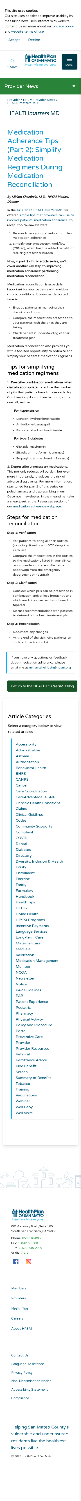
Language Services (31, 931)
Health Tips (25, 902)
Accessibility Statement (29, 1390)
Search (12, 67)
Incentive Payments (32, 926)
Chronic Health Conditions (38, 803)
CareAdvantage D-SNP (35, 797)
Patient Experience (32, 1001)
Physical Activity (29, 1019)
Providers (18, 1298)
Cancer (22, 785)
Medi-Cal (23, 949)
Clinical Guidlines (30, 814)
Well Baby (24, 1107)
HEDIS (21, 908)
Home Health (27, 914)
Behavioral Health (31, 768)
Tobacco (23, 1083)
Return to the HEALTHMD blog (42, 686)
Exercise (23, 879)
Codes (21, 820)
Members (18, 1288)
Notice (21, 984)
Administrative (28, 750)
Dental (21, 844)
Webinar (23, 1101)
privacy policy (63, 26)
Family (21, 885)
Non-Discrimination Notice (31, 1381)
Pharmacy (24, 1013)
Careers (17, 1318)
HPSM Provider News (39, 100)
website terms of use (27, 32)
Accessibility (26, 744)
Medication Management (37, 960)
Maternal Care (28, 943)
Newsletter (25, 978)
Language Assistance (27, 1364)
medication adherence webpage (37, 506)
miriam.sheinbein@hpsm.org (50, 667)
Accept (14, 40)
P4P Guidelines (28, 990)
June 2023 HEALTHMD (40, 210)
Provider (14, 100)
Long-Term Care (29, 937)
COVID (21, 838)
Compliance (20, 1398)
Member (23, 966)
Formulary (24, 890)
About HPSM (21, 1328)
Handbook (25, 896)
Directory (24, 855)
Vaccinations (26, 1095)
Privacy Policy (22, 1373)
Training (22, 1089)
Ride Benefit (26, 1066)
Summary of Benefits (34, 1078)
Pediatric (23, 1007)
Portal (21, 1031)
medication (25, 955)
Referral (23, 1054)
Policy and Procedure (34, 1025)
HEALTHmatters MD (22, 103)
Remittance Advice (31, 1060)
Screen (22, 1072)
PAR (19, 996)
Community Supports (34, 826)
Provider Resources (32, 1048)
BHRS (21, 773)
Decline (34, 40)
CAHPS (22, 779)
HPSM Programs (30, 920)
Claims (21, 808)
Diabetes (23, 849)
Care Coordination (31, 791)
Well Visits (24, 1113)
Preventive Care (29, 1037)
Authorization (27, 762)
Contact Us (20, 1355)
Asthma (22, 756)
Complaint (24, 832)
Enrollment (25, 873)
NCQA (21, 972)
